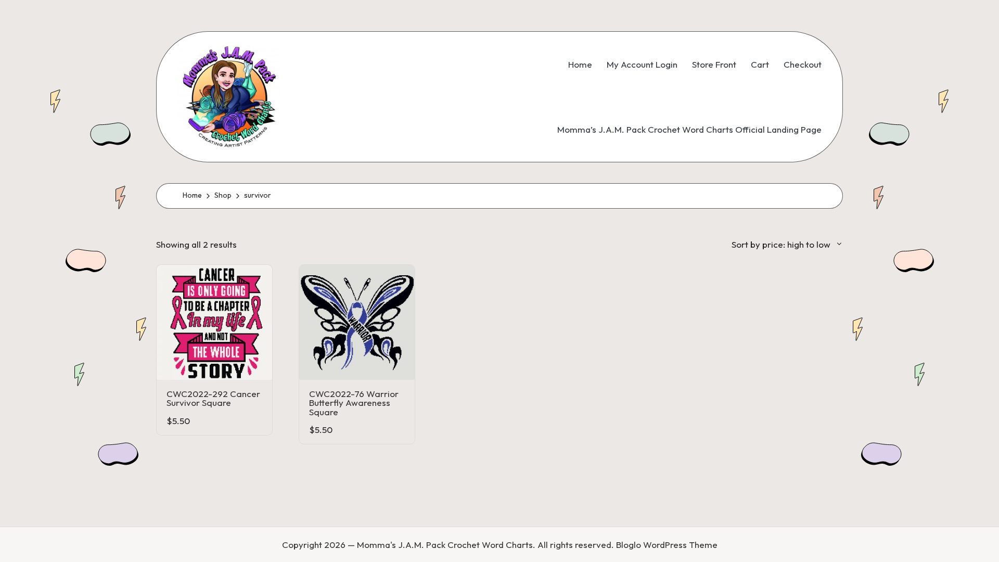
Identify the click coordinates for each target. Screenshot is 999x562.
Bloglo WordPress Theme (667, 544)
